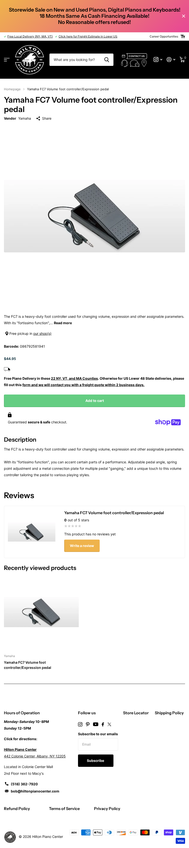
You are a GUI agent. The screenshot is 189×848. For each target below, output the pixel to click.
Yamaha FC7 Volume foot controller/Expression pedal (27, 665)
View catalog (7, 60)
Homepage (12, 89)
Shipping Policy (169, 712)
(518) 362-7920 (24, 784)
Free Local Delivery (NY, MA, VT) (30, 36)
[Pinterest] (88, 724)
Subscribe (96, 760)
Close (183, 16)
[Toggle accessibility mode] (183, 36)
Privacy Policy (107, 808)
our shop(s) (42, 333)
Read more (63, 323)
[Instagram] (80, 724)
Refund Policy (17, 808)
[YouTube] (95, 724)
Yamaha (24, 118)
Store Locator (136, 712)
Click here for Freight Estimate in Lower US (88, 36)
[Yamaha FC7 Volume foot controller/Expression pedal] (41, 612)
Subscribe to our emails (98, 734)
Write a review (82, 546)
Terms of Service (64, 808)
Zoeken (106, 60)
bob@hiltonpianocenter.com (35, 791)
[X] (109, 724)
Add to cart (94, 400)
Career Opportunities (164, 36)
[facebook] (103, 724)
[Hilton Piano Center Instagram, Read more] (157, 59)
